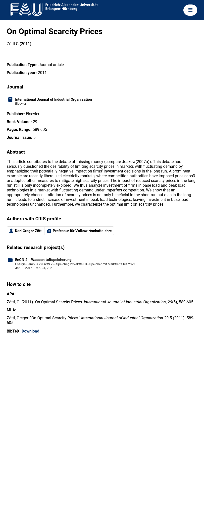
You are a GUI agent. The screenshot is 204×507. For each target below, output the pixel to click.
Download (30, 331)
